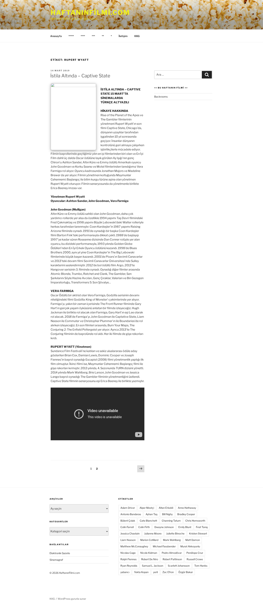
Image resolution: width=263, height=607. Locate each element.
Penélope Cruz (194, 552)
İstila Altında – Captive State (80, 75)
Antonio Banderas (130, 514)
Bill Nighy (167, 514)
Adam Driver (127, 507)
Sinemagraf (56, 559)
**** (83, 36)
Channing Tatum (171, 520)
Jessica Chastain (130, 533)
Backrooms (161, 96)
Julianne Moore (153, 533)
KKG (137, 36)
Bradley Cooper (186, 514)
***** (71, 36)
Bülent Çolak (127, 520)
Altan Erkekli (166, 507)
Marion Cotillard (149, 539)
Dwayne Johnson (164, 527)
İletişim (123, 36)
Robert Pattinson (172, 559)
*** (93, 36)
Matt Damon (192, 539)
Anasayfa (56, 36)
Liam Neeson (128, 539)
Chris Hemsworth (195, 520)
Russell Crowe (195, 559)
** (103, 36)
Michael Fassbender (164, 546)
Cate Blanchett (148, 520)
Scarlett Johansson (179, 565)
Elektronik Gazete (60, 553)
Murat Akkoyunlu (190, 546)
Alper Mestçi (147, 507)
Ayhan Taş (151, 514)
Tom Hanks (200, 565)
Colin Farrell (127, 527)
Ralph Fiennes (128, 559)
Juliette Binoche (175, 533)
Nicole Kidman (148, 552)
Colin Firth (144, 527)
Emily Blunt (184, 527)
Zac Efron (168, 572)
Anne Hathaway (187, 507)
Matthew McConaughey (134, 546)
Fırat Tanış (202, 527)
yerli (155, 572)
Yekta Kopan (141, 572)
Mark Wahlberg (172, 539)
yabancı (124, 572)
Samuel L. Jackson (152, 565)
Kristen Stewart (198, 533)
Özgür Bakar (185, 572)
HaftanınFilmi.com (90, 12)
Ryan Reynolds (128, 565)
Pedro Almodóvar (172, 552)
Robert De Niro (149, 559)
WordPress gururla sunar (72, 598)
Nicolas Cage (128, 552)
